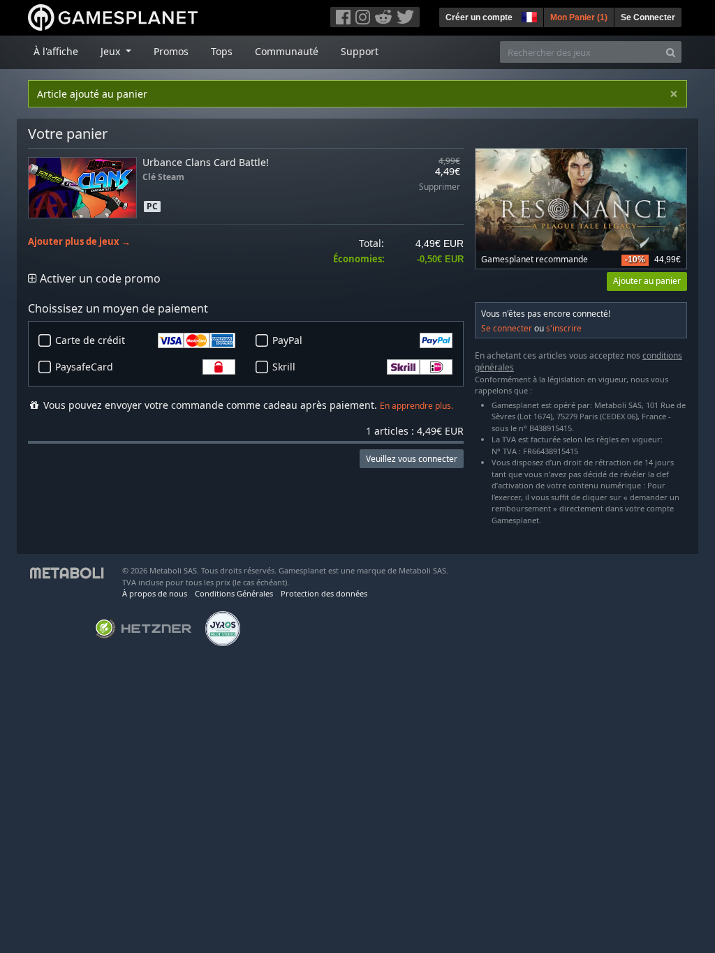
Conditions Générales (234, 593)
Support (359, 51)
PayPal (287, 340)
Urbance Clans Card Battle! (205, 162)
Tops (222, 51)
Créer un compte (479, 17)
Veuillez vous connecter (411, 459)
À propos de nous (154, 593)
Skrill (283, 366)
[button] (528, 15)
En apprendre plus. (416, 405)
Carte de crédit (90, 340)
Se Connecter (648, 17)
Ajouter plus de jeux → (79, 242)
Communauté (286, 51)
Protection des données (324, 593)
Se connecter (506, 328)
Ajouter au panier (647, 281)
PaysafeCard (84, 366)
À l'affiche (56, 51)
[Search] (670, 52)
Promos (171, 51)
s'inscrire (564, 328)
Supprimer (439, 187)
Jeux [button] (112, 51)
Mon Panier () (578, 17)
